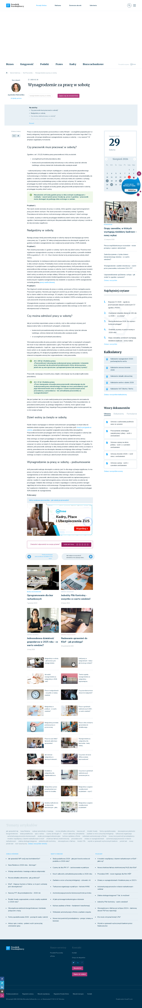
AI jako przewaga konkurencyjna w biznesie (68, 899)
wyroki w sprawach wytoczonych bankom (103, 841)
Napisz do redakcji (80, 974)
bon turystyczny (21, 844)
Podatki (44, 64)
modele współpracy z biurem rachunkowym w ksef (25, 839)
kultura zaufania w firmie (71, 836)
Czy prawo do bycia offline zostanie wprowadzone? (85, 757)
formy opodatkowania (107, 831)
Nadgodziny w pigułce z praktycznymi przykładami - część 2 (85, 789)
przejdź (131, 190)
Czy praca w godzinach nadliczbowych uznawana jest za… (86, 773)
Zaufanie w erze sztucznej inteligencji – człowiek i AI (72, 880)
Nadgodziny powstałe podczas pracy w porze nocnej (51, 725)
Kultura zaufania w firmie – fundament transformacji (71, 906)
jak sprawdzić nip (12, 831)
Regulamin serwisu (28, 994)
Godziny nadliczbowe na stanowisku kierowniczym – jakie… (51, 805)
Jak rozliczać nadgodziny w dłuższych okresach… (51, 757)
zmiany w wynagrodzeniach (94, 839)
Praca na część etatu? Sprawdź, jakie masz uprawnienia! (51, 741)
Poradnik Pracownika (56, 953)
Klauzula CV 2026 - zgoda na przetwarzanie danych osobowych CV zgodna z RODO (121, 305)
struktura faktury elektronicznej (57, 839)
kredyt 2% (81, 841)
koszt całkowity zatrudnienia (74, 834)
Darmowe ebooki (75, 5)
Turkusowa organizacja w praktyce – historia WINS (71, 886)
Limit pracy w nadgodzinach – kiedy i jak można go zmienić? (86, 661)
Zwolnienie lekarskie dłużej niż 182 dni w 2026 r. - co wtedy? (122, 314)
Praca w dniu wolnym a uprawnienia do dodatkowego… (86, 725)
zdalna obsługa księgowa (27, 841)
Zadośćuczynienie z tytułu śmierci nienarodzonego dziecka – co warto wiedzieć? (116, 257)
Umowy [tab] (107, 414)
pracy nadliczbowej (47, 282)
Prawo (59, 64)
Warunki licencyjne (78, 994)
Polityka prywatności (12, 994)
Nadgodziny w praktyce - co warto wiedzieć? (51, 709)
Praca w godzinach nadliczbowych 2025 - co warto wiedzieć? (86, 709)
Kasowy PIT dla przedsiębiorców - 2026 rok (24, 893)
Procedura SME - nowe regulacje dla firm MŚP (114, 874)
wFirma (52, 956)
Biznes (10, 64)
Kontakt (74, 953)
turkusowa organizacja (124, 834)
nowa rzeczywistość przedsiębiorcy (121, 836)
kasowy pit (81, 831)
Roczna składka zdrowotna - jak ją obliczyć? (24, 878)
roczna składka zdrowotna (65, 831)
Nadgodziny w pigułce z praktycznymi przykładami (85, 805)
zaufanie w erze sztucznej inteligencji (100, 834)
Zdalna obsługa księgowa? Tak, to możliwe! (113, 895)
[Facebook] (2, 979)
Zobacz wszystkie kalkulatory (115, 394)
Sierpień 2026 (120, 159)
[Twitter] (2, 983)
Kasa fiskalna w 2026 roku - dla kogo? (22, 865)
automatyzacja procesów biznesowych (21, 836)
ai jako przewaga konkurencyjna (49, 836)
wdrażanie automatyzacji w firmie (94, 836)
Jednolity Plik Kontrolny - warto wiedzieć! (112, 902)
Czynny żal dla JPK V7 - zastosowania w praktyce (71, 867)
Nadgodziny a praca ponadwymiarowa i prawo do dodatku (51, 789)
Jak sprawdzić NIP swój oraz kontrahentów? (24, 859)
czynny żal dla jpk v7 (53, 834)
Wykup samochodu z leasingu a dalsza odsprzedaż (26, 871)
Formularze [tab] (132, 414)
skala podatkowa (26, 834)
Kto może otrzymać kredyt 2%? (109, 917)
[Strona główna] (6, 73)
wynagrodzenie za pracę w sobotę (40, 96)
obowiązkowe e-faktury (66, 841)
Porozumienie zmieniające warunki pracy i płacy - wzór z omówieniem (121, 433)
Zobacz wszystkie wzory (113, 471)
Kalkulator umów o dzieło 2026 (122, 382)
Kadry (72, 64)
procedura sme (76, 839)
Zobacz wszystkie (110, 280)
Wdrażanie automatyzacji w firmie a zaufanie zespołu (72, 912)
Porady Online (41, 5)
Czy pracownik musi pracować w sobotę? (44, 110)
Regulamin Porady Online (61, 994)
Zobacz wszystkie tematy (37, 844)
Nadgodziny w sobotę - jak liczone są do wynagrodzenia (51, 661)
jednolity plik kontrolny (47, 841)
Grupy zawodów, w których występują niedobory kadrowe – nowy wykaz (120, 232)
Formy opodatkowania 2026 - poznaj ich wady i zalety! (28, 917)
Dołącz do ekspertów (78, 958)
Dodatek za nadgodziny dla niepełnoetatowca (50, 773)
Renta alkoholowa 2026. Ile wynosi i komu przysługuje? (121, 322)
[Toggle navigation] (134, 5)
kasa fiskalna (25, 831)
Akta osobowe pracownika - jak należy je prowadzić (49, 500)
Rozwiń (31, 123)
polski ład (123, 841)
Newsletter (77, 968)
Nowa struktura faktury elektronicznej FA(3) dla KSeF (117, 867)
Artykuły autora (16, 98)
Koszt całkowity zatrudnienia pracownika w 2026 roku (72, 874)
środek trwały (92, 831)
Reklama (58, 5)
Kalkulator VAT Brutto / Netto (122, 389)
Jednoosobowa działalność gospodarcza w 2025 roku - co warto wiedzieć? (42, 642)
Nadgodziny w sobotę (38, 113)
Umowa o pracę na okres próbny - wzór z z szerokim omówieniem (120, 444)
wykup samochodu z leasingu (42, 831)
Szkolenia (93, 5)
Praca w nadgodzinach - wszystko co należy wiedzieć (52, 693)
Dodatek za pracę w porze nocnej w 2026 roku (122, 331)
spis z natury (39, 834)
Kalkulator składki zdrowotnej (121, 376)
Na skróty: (33, 107)
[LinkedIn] (2, 987)
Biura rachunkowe (93, 64)
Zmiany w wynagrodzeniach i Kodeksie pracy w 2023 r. (117, 880)
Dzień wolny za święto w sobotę (41, 119)
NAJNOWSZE (108, 224)
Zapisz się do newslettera (68, 96)
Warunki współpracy (44, 994)
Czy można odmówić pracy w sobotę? (43, 116)
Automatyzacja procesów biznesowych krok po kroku (72, 893)
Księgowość (26, 64)
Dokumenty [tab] (119, 414)
